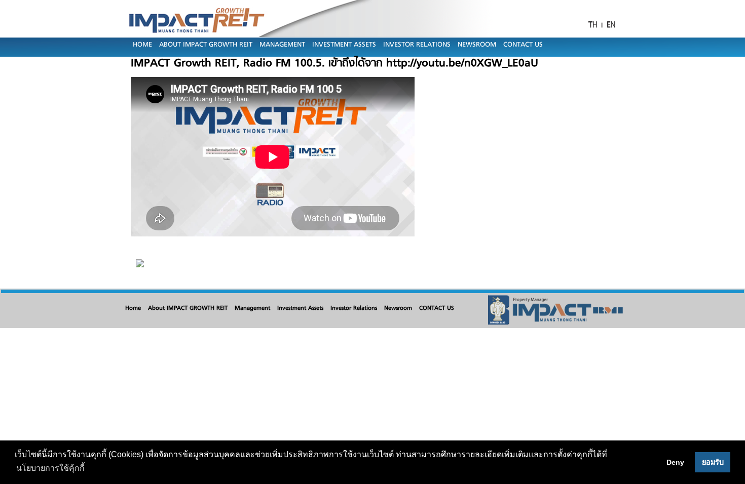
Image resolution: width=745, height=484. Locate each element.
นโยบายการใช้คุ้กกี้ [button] (50, 468)
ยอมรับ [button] (713, 462)
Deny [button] (675, 462)
